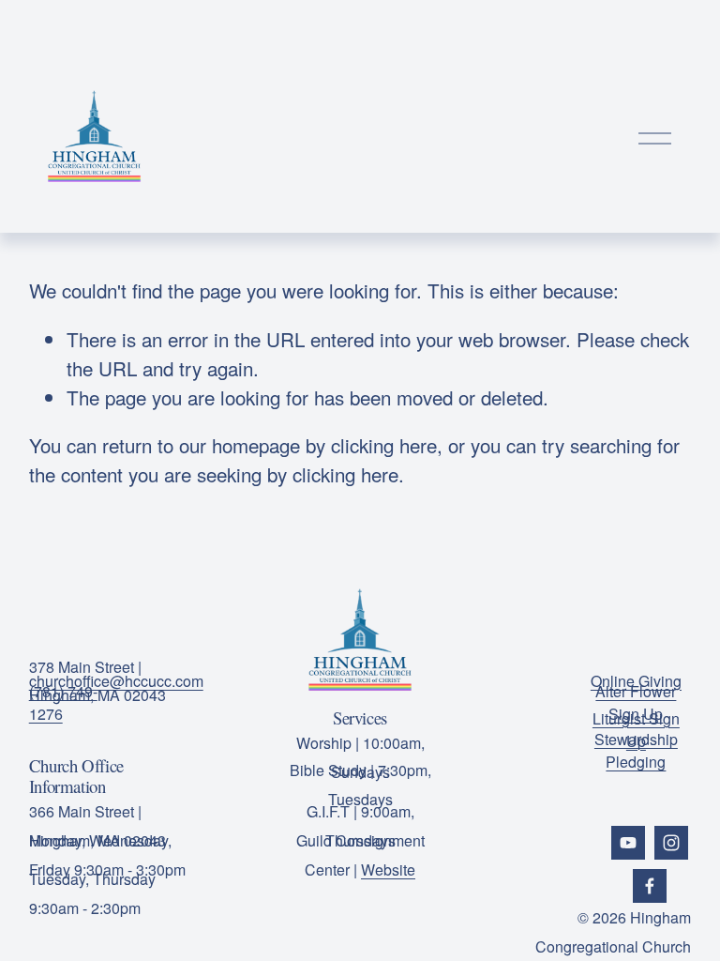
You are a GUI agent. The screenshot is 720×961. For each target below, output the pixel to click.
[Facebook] (650, 886)
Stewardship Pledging (636, 750)
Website (388, 869)
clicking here (384, 445)
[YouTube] (628, 843)
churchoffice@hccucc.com (116, 681)
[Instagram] (671, 843)
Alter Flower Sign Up (635, 702)
